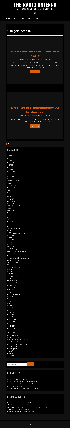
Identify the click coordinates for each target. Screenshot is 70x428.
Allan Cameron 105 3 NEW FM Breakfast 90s (23, 381)
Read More (35, 72)
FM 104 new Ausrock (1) (25, 409)
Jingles (10, 296)
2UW (10, 197)
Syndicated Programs (15, 337)
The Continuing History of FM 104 (19, 340)
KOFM (10, 303)
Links (15, 18)
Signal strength (26, 18)
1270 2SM (11, 165)
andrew (35, 59)
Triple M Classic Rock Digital (18, 344)
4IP (9, 217)
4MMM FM (12, 222)
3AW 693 (11, 199)
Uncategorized (13, 349)
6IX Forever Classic (14, 228)
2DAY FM (11, 178)
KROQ (10, 308)
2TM (10, 192)
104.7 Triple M (13, 158)
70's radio (11, 235)
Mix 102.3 (11, 310)
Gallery (37, 18)
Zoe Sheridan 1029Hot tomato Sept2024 (21, 384)
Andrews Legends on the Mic (17, 251)
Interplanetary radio (15, 294)
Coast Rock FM (13, 262)
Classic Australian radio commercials (20, 258)
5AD (9, 224)
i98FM (10, 290)
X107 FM (11, 355)
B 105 (10, 256)
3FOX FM (11, 203)
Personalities (12, 319)
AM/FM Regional (14, 249)
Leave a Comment (45, 59)
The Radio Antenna (35, 4)
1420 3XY (11, 172)
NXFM (10, 317)
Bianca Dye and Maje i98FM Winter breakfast (23, 388)
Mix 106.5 (11, 312)
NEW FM (11, 315)
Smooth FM (12, 330)
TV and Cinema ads (14, 346)
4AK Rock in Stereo (14, 210)
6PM (10, 231)
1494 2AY (11, 176)
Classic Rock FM (13, 260)
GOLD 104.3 (12, 281)
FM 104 (10, 271)
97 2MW (11, 247)
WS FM (10, 353)
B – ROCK (11, 253)
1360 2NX (11, 167)
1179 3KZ (11, 160)
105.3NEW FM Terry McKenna (23, 411)
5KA (9, 226)
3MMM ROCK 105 (14, 206)
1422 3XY (11, 174)
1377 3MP (11, 169)
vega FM (11, 351)
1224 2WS (11, 163)
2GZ (9, 183)
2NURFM (11, 188)
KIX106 (10, 301)
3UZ (9, 208)
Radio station (12, 324)
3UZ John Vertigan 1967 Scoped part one (33, 405)
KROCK (11, 305)
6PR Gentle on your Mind (16, 233)
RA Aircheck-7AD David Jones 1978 (30, 403)
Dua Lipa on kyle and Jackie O (17, 379)
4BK (9, 215)
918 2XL (11, 242)
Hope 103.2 (12, 285)
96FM (10, 244)
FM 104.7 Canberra (14, 276)
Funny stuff (12, 278)
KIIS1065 (11, 299)
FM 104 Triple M (13, 274)
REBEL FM (12, 326)
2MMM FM (12, 185)
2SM (9, 190)
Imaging (11, 292)
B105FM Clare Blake (15, 386)
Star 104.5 (11, 333)
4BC (9, 213)
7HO (10, 237)
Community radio (14, 265)
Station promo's (13, 335)
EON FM (11, 269)
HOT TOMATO (13, 287)
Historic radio (13, 283)
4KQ (9, 219)
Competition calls (14, 267)
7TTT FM (11, 240)
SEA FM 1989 (12, 328)
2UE (9, 194)
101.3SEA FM (12, 156)
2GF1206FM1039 (14, 181)
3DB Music (12, 201)
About (8, 18)
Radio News (12, 321)
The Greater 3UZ (14, 342)
